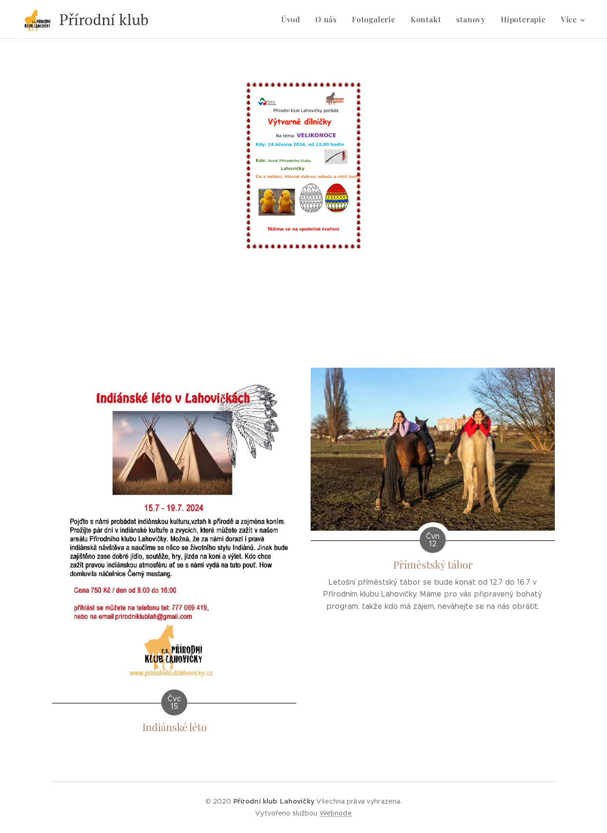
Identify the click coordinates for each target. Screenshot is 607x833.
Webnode (336, 813)
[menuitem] (293, 19)
